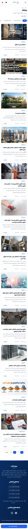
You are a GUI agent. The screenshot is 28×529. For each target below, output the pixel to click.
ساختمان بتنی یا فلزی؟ (20, 44)
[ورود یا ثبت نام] (2, 2)
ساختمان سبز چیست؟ (20, 113)
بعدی (7, 452)
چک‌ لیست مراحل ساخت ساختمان (17, 365)
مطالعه (5, 55)
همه (25, 20)
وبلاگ (22, 8)
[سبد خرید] (6, 2)
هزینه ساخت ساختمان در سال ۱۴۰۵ (17, 79)
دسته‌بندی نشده (17, 20)
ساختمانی (23, 41)
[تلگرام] (16, 513)
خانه (26, 8)
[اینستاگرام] (12, 513)
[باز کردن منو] (25, 2)
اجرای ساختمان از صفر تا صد (19, 400)
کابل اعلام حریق (7, 20)
